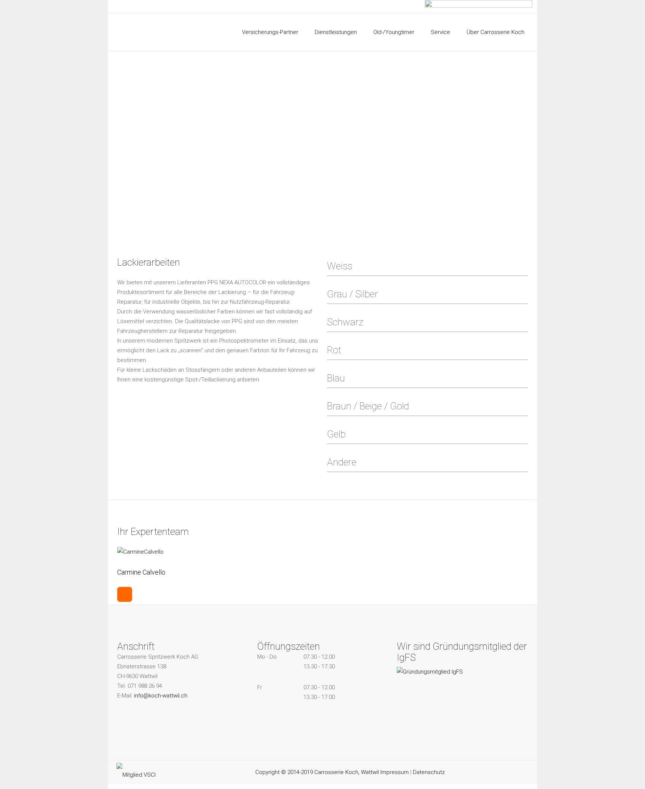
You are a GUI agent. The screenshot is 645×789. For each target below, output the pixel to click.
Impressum (394, 772)
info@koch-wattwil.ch (160, 695)
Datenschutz (429, 772)
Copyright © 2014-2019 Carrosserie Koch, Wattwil (317, 772)
